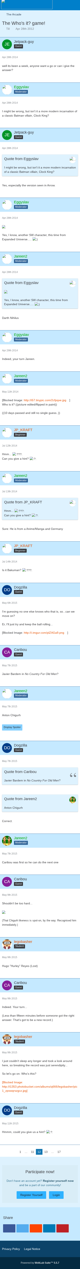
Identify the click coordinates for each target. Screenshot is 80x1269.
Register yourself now (58, 1180)
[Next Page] (66, 1152)
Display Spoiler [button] (12, 727)
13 (46, 1151)
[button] (75, 5)
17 (59, 1151)
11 (32, 1151)
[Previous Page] (14, 1152)
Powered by (40, 1262)
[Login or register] (64, 5)
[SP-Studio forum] (27, 4)
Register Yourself (31, 1195)
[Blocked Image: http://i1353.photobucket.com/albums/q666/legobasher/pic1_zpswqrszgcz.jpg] (39, 1086)
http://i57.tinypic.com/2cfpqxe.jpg (45, 400)
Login (56, 1195)
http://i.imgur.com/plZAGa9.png (44, 632)
